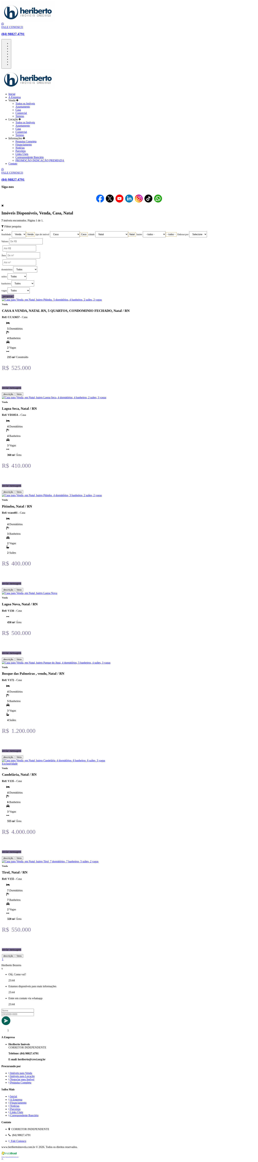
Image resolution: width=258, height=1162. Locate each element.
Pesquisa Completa (26, 141)
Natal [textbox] (132, 234)
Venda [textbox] (30, 234)
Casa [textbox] (83, 234)
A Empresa (14, 97)
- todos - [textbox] (171, 234)
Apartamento (22, 106)
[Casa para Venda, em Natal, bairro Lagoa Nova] (29, 593)
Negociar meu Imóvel (21, 1079)
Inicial (11, 94)
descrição (8, 394)
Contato (12, 163)
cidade (91, 234)
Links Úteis (21, 154)
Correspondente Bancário (29, 157)
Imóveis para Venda (20, 1073)
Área (3, 255)
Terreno (19, 116)
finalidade (6, 234)
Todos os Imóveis (25, 103)
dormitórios (6, 269)
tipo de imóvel (42, 234)
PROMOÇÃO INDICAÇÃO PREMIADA (39, 160)
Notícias (20, 147)
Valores (4, 241)
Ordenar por (182, 234)
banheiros (6, 283)
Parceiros (20, 150)
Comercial (21, 113)
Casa (18, 109)
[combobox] (30, 234)
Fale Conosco (17, 1141)
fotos (19, 394)
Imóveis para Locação (22, 1076)
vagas (4, 290)
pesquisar (8, 296)
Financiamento (23, 144)
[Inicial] (27, 20)
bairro (139, 234)
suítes (4, 276)
